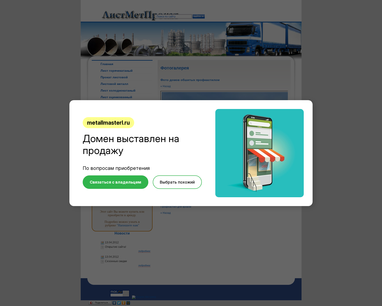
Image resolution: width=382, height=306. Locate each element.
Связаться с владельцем (115, 182)
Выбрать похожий (177, 182)
